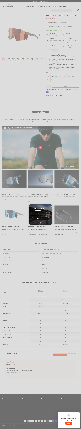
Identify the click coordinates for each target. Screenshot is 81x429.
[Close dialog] (51, 206)
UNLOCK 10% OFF (40, 218)
